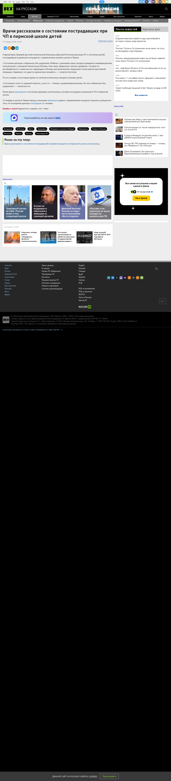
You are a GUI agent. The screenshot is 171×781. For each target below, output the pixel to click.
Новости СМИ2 (118, 106)
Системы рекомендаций (52, 288)
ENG (5, 2)
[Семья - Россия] (102, 8)
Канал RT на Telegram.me (140, 1)
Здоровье (42, 129)
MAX (58, 117)
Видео (162, 16)
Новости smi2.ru (7, 179)
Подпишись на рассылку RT (166, 1)
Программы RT (48, 274)
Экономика (74, 16)
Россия (35, 16)
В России (20, 129)
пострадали (36, 103)
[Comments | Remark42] (58, 165)
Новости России (99, 129)
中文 (32, 2)
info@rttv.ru (132, 321)
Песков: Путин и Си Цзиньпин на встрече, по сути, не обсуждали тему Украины (140, 49)
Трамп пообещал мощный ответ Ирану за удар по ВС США (141, 89)
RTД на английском (87, 288)
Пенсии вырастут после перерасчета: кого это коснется (144, 128)
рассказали (20, 91)
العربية (18, 2)
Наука (102, 16)
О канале (45, 268)
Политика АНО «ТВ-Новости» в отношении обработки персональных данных (43, 323)
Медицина (83, 129)
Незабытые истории (112, 20)
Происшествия (24, 20)
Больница (8, 129)
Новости (10, 16)
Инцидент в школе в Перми (62, 129)
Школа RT (83, 300)
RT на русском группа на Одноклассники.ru (156, 1)
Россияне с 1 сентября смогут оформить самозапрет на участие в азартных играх (140, 79)
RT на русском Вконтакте (143, 1)
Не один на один (94, 20)
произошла (53, 100)
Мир (23, 16)
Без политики (119, 16)
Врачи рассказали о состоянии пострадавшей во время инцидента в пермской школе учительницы (52, 143)
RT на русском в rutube (153, 1)
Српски (82, 280)
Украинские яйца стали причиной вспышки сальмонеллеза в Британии (145, 120)
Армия (70, 20)
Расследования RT (132, 20)
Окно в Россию (85, 297)
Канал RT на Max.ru (150, 1)
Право (155, 20)
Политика (10, 20)
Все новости (141, 95)
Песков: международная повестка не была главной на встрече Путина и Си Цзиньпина (140, 59)
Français (82, 271)
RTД (101, 2)
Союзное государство (55, 20)
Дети (31, 129)
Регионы (79, 20)
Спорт (90, 16)
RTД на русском (85, 291)
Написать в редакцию (51, 283)
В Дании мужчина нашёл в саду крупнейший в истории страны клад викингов (137, 39)
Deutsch (82, 268)
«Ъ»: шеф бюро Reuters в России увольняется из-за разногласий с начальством (140, 69)
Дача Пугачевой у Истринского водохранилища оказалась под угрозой (143, 152)
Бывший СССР (53, 16)
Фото (151, 16)
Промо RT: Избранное (51, 271)
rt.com (28, 318)
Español (82, 277)
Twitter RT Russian (146, 1)
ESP (23, 2)
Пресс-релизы (48, 265)
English (81, 265)
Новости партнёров (50, 285)
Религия (146, 20)
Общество (37, 20)
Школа (29, 133)
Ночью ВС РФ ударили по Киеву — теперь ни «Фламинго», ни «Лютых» (144, 144)
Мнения (138, 16)
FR (13, 2)
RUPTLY (82, 294)
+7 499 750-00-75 (104, 321)
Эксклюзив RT (42, 133)
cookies (93, 776)
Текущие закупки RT (50, 280)
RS (27, 2)
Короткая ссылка (105, 41)
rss (163, 1)
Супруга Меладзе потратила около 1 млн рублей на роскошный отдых (143, 136)
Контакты (46, 277)
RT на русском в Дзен (160, 1)
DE (10, 2)
